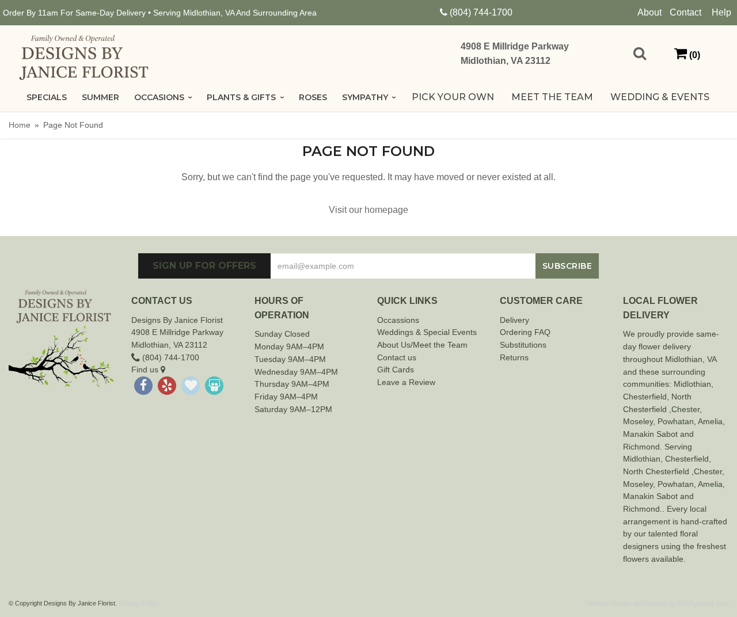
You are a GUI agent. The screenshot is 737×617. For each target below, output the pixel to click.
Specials (46, 97)
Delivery (514, 320)
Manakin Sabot (650, 434)
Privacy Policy (138, 603)
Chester (637, 396)
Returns (514, 357)
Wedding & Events (659, 97)
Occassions (398, 320)
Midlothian (692, 384)
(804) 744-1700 (481, 12)
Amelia (710, 421)
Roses (313, 97)
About (649, 12)
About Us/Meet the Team (422, 344)
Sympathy (365, 97)
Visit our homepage (368, 210)
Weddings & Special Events (427, 332)
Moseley (638, 421)
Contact (685, 12)
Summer (100, 97)
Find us (146, 369)
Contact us (396, 357)
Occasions (159, 97)
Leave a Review (406, 382)
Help (721, 12)
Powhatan (676, 421)
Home (20, 125)
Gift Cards (395, 369)
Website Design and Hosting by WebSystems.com (658, 603)
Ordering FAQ (525, 332)
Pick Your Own (453, 97)
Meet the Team (552, 97)
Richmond (641, 446)
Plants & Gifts (241, 97)
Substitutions (523, 344)
